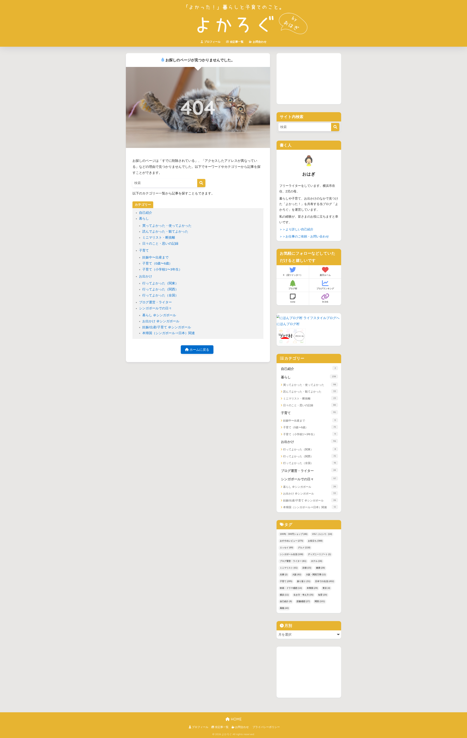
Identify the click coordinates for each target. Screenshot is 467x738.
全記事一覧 (236, 41)
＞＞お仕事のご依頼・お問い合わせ (304, 236)
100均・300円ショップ (293, 534)
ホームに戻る (199, 349)
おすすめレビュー (291, 541)
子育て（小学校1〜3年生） (162, 269)
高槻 (284, 608)
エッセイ (286, 547)
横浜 (284, 595)
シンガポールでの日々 (155, 308)
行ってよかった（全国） (160, 295)
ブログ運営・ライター (155, 302)
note (292, 301)
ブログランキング (325, 288)
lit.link (325, 301)
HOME (236, 719)
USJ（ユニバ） (322, 534)
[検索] (201, 183)
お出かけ (145, 276)
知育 (322, 595)
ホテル (316, 561)
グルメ (304, 547)
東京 (326, 588)
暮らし (144, 218)
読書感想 (303, 601)
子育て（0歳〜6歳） (157, 263)
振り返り (303, 581)
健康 (320, 568)
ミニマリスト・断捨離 (158, 237)
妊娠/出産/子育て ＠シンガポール (166, 327)
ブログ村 (292, 288)
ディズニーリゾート (319, 554)
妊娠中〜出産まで (155, 257)
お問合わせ (259, 41)
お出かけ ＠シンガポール (160, 321)
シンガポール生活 (291, 554)
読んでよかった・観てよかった (165, 231)
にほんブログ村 (288, 324)
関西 (320, 601)
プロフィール (212, 41)
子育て (144, 250)
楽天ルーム (325, 275)
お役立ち (315, 541)
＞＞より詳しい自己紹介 (296, 229)
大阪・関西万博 (316, 574)
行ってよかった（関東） (160, 283)
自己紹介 (145, 213)
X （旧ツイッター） (292, 275)
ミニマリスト (289, 568)
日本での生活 (324, 581)
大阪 (296, 574)
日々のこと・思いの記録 (160, 243)
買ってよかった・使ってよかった (167, 225)
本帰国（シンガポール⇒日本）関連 (168, 333)
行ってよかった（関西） (160, 289)
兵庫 (283, 574)
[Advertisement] (309, 78)
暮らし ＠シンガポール (159, 315)
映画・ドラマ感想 (291, 588)
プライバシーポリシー (266, 727)
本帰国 (312, 588)
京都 (306, 568)
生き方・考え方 (303, 595)
